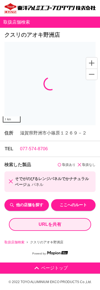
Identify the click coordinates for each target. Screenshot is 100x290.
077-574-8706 (34, 148)
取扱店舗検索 (14, 242)
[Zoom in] (91, 63)
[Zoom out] (91, 74)
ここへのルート (73, 204)
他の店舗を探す (29, 204)
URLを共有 (50, 224)
